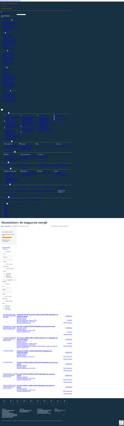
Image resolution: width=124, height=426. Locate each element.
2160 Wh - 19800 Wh (28, 149)
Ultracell (60, 174)
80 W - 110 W (31, 156)
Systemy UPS (23, 164)
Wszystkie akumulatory (8, 53)
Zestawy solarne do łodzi (9, 44)
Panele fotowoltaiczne (8, 151)
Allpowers (38, 145)
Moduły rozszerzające (11, 117)
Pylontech (8, 276)
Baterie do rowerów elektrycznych (7, 64)
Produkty (5, 112)
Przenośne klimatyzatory (9, 95)
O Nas (38, 410)
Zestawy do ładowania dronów (10, 48)
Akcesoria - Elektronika (8, 86)
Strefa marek (12, 99)
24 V (44, 172)
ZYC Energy (9, 277)
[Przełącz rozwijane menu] (11, 19)
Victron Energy (7, 215)
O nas (9, 100)
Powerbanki (4, 99)
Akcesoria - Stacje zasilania (63, 145)
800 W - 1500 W (11, 146)
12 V (41, 172)
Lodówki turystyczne (8, 94)
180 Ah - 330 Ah (27, 175)
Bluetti (45, 145)
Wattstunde (66, 175)
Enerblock (57, 172)
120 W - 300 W (9, 145)
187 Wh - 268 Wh (25, 145)
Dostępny (8, 251)
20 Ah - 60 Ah (32, 172)
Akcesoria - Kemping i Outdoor (10, 97)
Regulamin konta (46, 413)
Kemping (5, 197)
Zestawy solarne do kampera (9, 40)
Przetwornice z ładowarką (9, 82)
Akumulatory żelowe (8, 62)
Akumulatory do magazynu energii (13, 138)
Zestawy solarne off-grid (8, 42)
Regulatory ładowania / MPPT (10, 84)
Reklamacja (26, 411)
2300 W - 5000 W (13, 148)
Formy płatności (23, 410)
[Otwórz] (2, 109)
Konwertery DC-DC (7, 75)
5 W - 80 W (25, 156)
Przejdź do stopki (16, 0)
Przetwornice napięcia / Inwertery (22, 191)
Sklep (2, 226)
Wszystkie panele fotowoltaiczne (11, 22)
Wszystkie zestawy (7, 35)
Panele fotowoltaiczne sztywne (10, 27)
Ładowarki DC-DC (7, 76)
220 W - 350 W (31, 157)
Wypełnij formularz (7, 237)
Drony (8, 99)
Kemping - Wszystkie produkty (10, 93)
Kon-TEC (6, 213)
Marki (4, 203)
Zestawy (5, 162)
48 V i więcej (48, 172)
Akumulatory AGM (7, 57)
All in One (5, 72)
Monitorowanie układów (8, 79)
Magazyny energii (7, 36)
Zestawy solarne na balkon (9, 41)
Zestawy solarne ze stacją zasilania (45, 166)
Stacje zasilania (14, 18)
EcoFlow (49, 145)
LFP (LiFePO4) (9, 268)
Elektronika (6, 184)
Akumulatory (6, 168)
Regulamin (44, 410)
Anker (42, 145)
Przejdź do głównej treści (6, 0)
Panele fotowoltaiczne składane (10, 26)
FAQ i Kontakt (4, 100)
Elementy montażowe (6, 89)
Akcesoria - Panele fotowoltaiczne (7, 29)
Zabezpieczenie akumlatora (9, 85)
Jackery (53, 145)
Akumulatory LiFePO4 (8, 58)
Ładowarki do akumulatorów (10, 77)
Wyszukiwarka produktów (10, 14)
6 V (39, 172)
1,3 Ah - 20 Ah (25, 172)
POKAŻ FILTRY (6, 247)
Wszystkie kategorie (6, 18)
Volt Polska (61, 175)
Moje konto (13, 100)
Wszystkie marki (8, 206)
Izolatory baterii (7, 73)
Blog (41, 410)
